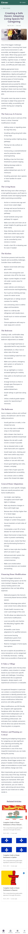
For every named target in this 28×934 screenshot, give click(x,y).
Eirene (4, 2)
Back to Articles (6, 8)
